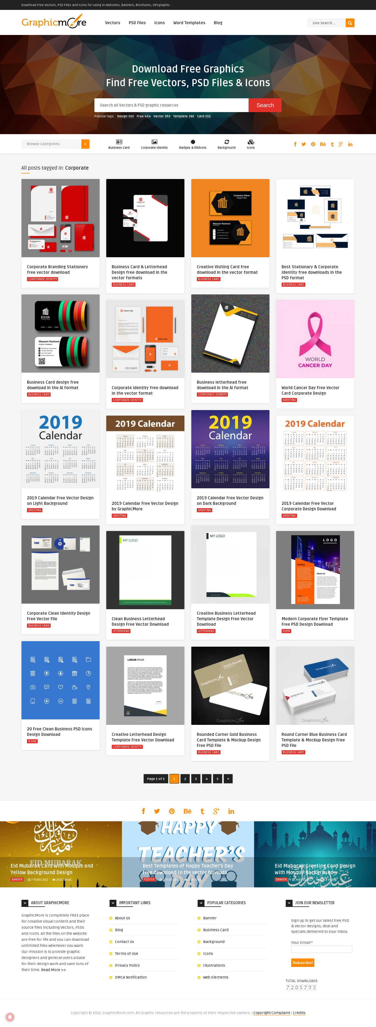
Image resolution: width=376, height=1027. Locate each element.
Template (183, 116)
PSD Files (137, 22)
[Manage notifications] (10, 1017)
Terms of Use (126, 953)
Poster (149, 879)
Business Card (119, 148)
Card (204, 116)
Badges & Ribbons (192, 148)
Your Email (302, 942)
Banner (17, 879)
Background (227, 148)
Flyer (286, 631)
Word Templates (189, 22)
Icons (159, 22)
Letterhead (206, 631)
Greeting (289, 400)
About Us (122, 918)
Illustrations (214, 965)
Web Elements (215, 977)
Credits (299, 1012)
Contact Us (124, 941)
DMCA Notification (131, 977)
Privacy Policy (127, 965)
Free (144, 116)
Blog (218, 22)
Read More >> (53, 970)
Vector (162, 116)
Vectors (112, 22)
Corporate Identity (154, 148)
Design (125, 116)
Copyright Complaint (272, 1012)
